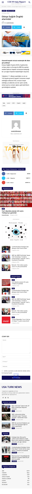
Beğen (28, 173)
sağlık (24, 103)
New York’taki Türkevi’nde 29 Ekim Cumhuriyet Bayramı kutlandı (20, 407)
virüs (4, 105)
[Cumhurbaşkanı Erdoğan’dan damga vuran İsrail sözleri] (6, 249)
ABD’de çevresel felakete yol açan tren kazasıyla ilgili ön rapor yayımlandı (20, 424)
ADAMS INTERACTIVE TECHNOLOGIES (12, 491)
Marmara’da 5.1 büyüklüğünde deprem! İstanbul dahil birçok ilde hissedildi (21, 457)
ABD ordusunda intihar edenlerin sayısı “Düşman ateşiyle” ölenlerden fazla (19, 416)
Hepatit (18, 103)
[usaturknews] (3, 23)
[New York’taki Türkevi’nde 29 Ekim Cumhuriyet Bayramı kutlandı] (6, 408)
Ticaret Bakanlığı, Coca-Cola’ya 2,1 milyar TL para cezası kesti (21, 320)
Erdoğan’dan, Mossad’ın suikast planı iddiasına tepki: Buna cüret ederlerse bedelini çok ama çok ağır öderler (21, 439)
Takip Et (28, 178)
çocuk (8, 103)
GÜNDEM (14, 444)
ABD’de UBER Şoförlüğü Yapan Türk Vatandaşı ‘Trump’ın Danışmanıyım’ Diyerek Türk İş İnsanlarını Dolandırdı (21, 257)
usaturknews (10, 23)
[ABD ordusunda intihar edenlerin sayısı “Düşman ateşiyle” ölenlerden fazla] (6, 417)
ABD (3, 208)
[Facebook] (3, 398)
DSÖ (13, 103)
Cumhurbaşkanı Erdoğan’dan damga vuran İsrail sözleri (20, 247)
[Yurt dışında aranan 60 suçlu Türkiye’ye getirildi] (16, 199)
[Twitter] (8, 398)
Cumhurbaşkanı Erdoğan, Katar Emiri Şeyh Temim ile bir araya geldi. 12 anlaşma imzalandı (21, 448)
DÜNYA (9, 6)
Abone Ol (27, 182)
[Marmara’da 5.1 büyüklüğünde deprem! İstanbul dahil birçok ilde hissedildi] (6, 458)
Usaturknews (5, 215)
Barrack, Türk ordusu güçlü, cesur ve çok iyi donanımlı (20, 265)
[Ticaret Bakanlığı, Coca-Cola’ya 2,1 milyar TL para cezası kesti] (6, 320)
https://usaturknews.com (16, 133)
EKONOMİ (14, 452)
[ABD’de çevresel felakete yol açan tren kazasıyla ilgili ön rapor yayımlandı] (6, 425)
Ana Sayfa (4, 6)
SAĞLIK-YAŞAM (11, 10)
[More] (24, 27)
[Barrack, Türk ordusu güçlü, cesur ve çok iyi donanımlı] (6, 267)
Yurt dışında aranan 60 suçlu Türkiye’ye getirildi (12, 212)
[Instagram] (5, 398)
